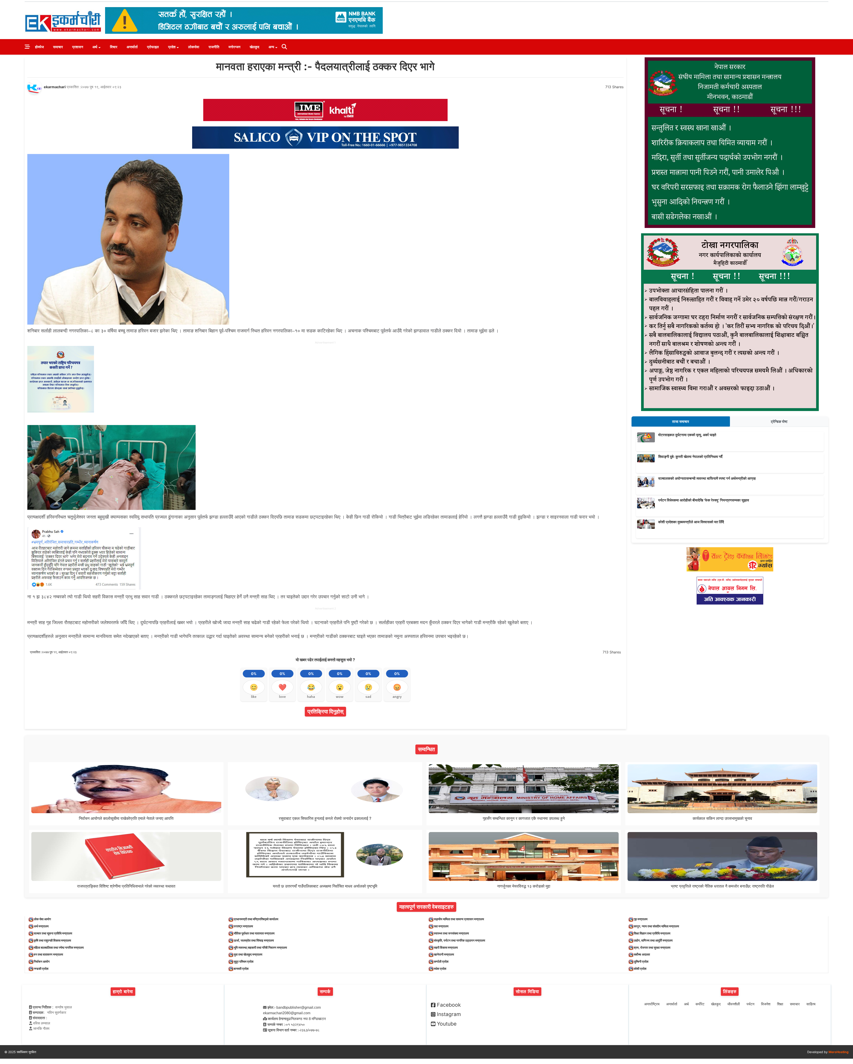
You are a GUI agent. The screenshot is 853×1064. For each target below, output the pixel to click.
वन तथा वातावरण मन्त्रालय (48, 954)
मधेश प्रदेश (440, 968)
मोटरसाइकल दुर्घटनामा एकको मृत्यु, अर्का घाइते (687, 435)
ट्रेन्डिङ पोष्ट (779, 421)
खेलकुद (254, 47)
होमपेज (39, 47)
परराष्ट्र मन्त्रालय (243, 926)
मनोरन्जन (234, 47)
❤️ (282, 687)
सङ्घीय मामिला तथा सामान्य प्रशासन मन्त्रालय (459, 919)
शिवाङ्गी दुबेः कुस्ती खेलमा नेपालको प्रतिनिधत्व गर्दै (690, 456)
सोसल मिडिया (527, 991)
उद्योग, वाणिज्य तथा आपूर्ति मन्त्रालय (653, 940)
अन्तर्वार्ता (132, 47)
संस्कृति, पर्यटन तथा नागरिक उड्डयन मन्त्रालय (459, 940)
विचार (113, 47)
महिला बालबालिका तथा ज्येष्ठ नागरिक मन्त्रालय (59, 947)
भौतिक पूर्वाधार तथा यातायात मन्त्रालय (254, 933)
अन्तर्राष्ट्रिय (652, 1004)
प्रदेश (171, 47)
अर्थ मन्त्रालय (41, 926)
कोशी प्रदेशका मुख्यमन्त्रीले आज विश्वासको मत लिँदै (691, 522)
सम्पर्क (325, 991)
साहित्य (810, 1004)
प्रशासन (77, 47)
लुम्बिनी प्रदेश (641, 961)
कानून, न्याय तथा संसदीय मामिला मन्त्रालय (656, 926)
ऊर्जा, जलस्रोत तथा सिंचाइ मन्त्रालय (254, 940)
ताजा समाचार (680, 421)
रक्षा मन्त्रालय (441, 926)
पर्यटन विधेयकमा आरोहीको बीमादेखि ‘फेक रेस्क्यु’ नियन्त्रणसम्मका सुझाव (703, 500)
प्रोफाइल (153, 47)
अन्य (271, 47)
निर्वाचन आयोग (42, 961)
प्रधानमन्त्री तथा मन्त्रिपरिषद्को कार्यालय (256, 919)
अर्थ (94, 47)
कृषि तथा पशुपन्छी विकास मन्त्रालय (52, 940)
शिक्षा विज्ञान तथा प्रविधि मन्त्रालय (652, 933)
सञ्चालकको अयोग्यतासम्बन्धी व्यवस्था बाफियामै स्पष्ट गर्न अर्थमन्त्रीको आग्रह (707, 478)
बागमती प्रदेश (241, 968)
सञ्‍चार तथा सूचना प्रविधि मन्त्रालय (53, 933)
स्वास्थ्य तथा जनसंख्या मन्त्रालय (451, 933)
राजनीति (214, 47)
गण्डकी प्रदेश (41, 968)
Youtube (446, 1024)
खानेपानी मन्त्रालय (444, 954)
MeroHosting (839, 1052)
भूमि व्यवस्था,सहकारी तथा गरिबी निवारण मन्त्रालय (260, 947)
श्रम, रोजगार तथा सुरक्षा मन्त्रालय (652, 947)
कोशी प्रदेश (640, 968)
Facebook (449, 1005)
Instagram (449, 1014)
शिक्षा (780, 1004)
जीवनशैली (733, 1004)
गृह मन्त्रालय (641, 919)
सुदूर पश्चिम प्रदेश (243, 961)
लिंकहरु (729, 991)
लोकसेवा (193, 47)
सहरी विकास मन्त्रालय (446, 947)
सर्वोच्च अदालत (642, 954)
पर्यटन (750, 1004)
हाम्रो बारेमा (123, 991)
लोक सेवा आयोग (42, 919)
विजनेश (765, 1004)
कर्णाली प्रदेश (441, 961)
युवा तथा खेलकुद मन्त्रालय (248, 954)
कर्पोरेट (700, 1004)
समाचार (58, 47)
